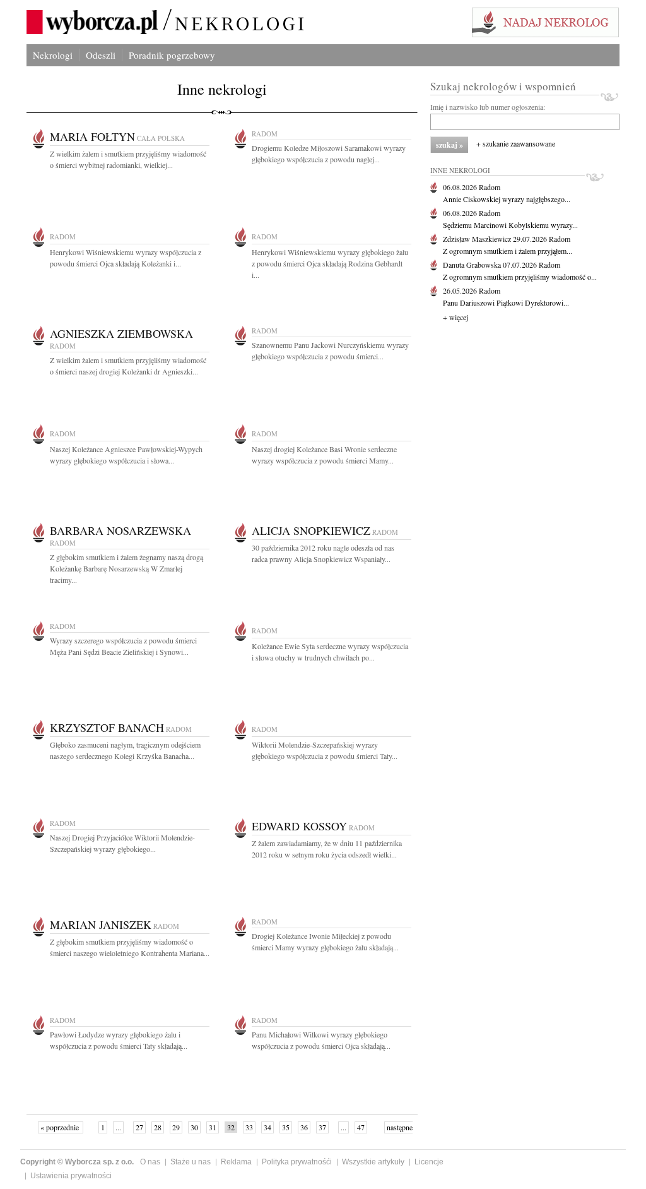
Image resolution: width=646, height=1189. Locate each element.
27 (139, 1127)
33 (249, 1127)
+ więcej (455, 317)
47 (361, 1127)
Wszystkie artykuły (373, 1161)
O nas (150, 1161)
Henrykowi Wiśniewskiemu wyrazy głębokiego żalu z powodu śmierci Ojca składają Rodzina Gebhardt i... (330, 263)
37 (322, 1127)
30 (194, 1127)
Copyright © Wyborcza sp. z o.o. (77, 1161)
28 (158, 1127)
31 (212, 1127)
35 (286, 1127)
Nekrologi (53, 55)
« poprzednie (60, 1127)
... (118, 1127)
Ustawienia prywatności (71, 1175)
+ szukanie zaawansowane (515, 143)
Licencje (428, 1161)
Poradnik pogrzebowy (172, 55)
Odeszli (100, 55)
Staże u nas (190, 1161)
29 (176, 1127)
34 (267, 1127)
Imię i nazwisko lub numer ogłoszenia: (487, 107)
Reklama (236, 1161)
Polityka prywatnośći (297, 1161)
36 (304, 1127)
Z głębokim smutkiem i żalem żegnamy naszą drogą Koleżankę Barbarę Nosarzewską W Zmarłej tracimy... (126, 568)
